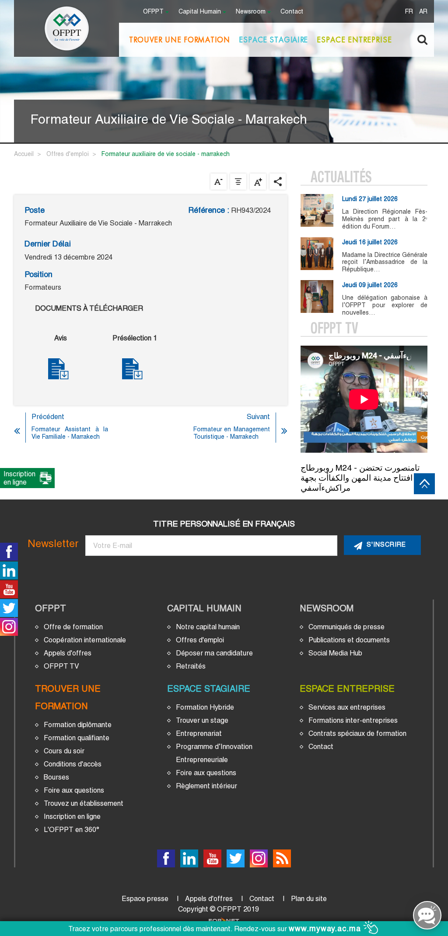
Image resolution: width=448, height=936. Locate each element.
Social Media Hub (335, 653)
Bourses (56, 777)
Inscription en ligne (72, 816)
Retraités (191, 666)
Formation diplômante (78, 725)
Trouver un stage (202, 720)
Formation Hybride (205, 707)
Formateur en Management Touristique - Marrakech (231, 433)
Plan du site (309, 898)
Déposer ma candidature (214, 653)
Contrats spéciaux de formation (357, 733)
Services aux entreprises (346, 707)
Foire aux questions (74, 790)
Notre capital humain (208, 627)
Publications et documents (349, 640)
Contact (291, 12)
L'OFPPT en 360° (71, 829)
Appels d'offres (67, 653)
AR (423, 12)
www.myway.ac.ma (326, 928)
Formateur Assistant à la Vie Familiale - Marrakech (70, 433)
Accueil (24, 153)
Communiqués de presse (346, 627)
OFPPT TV (61, 666)
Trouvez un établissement (83, 803)
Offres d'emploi (67, 153)
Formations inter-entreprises (353, 720)
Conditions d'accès (73, 764)
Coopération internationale (85, 640)
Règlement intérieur (206, 786)
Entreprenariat (199, 733)
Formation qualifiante (76, 738)
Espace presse (145, 898)
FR (409, 12)
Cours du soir (64, 751)
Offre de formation (73, 627)
